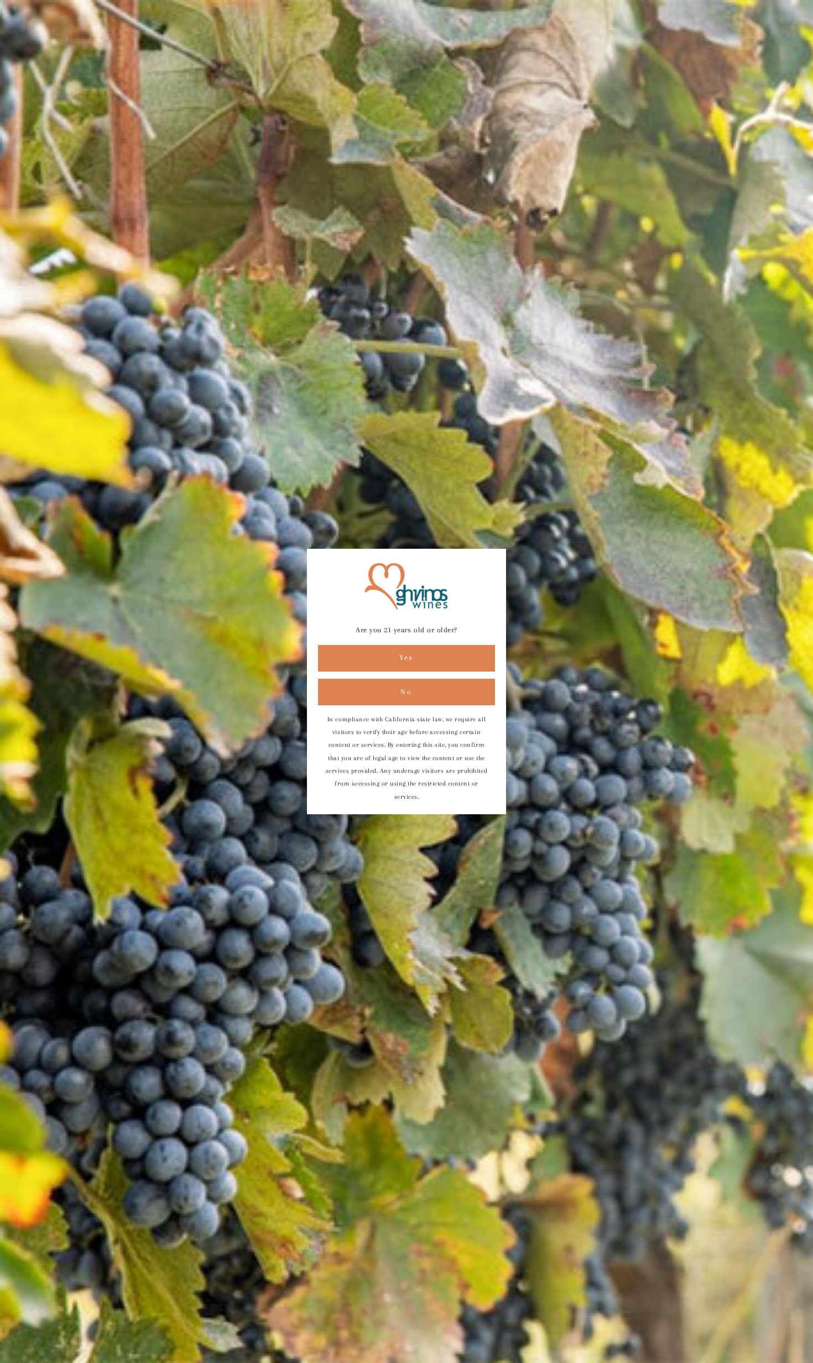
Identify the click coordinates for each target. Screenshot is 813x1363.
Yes (406, 657)
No (406, 692)
